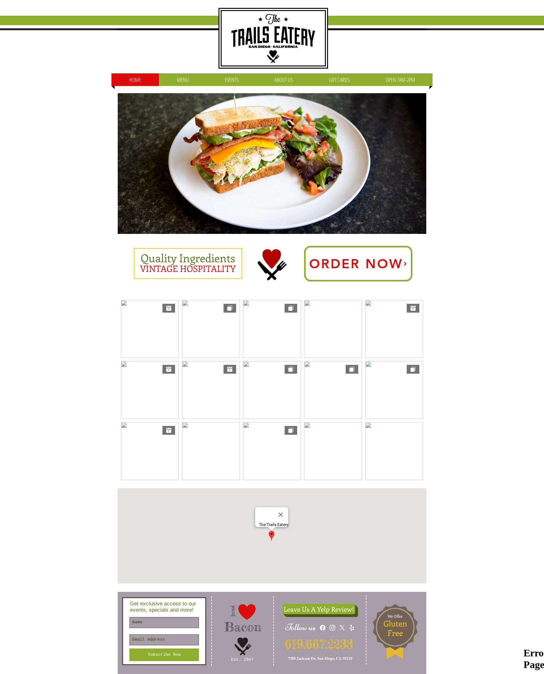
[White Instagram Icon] (332, 628)
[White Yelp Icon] (352, 628)
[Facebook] (322, 628)
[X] (342, 628)
